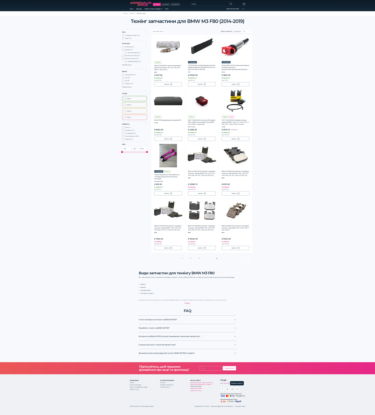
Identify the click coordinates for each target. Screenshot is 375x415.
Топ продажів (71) (130, 133)
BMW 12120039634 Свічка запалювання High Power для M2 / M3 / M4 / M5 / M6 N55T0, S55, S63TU (167, 68)
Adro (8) (127, 78)
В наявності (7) (130, 130)
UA (243, 9)
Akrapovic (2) (129, 83)
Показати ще (126, 65)
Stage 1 (129, 98)
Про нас (132, 382)
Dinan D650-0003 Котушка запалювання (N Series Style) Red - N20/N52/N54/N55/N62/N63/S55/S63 (235, 67)
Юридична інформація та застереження (222, 406)
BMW (155, 72)
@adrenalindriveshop (196, 388)
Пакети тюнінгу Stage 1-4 (153, 9)
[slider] (122, 152)
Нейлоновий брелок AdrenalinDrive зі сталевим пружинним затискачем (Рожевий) (167, 177)
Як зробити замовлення (166, 385)
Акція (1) (127, 127)
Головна (125, 13)
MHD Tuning (191, 126)
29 (217, 258)
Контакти (162, 382)
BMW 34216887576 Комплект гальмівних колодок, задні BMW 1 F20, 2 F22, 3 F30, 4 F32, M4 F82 (235, 228)
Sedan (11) (128, 38)
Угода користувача (240, 406)
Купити (166, 84)
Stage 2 (129, 105)
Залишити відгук (237, 383)
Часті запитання (165, 387)
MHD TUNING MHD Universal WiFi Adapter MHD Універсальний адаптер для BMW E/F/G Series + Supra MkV (201, 122)
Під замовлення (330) (132, 136)
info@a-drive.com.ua (196, 390)
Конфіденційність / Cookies (202, 406)
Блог (167, 9)
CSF (189, 72)
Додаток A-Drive (134, 389)
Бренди (139, 9)
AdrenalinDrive (158, 181)
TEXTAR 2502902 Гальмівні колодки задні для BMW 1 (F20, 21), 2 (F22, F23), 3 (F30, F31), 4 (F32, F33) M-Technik (235, 122)
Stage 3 (129, 111)
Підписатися (229, 368)
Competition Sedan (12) (132, 35)
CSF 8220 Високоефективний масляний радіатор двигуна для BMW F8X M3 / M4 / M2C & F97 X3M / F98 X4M (202, 67)
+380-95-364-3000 (232, 9)
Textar (223, 126)
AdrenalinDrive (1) (130, 75)
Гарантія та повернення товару (138, 387)
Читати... (187, 303)
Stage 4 (129, 117)
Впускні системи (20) (132, 58)
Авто (131, 9)
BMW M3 (132, 13)
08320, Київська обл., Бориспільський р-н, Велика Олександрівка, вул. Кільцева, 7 (201, 383)
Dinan (223, 72)
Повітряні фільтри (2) (134, 61)
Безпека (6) (129, 50)
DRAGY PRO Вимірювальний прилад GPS (167, 120)
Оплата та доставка (135, 385)
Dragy (156, 122)
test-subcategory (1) (133, 52)
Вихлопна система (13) (132, 55)
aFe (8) (127, 80)
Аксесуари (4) (129, 47)
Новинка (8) (129, 139)
